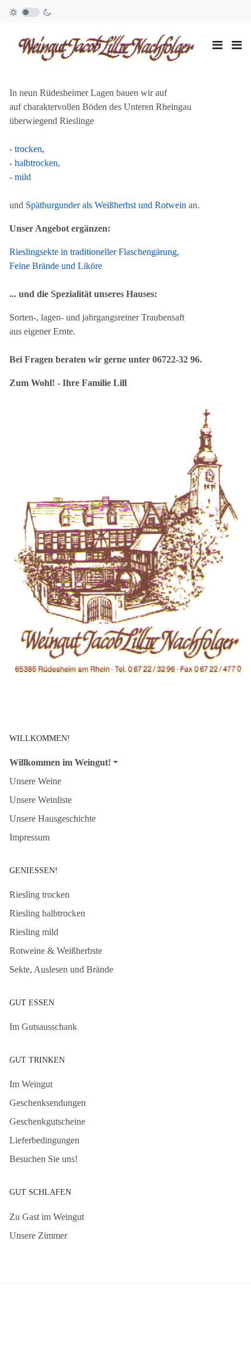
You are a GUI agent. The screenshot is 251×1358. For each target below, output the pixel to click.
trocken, (29, 149)
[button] (237, 45)
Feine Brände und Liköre (55, 266)
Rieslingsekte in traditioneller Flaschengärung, (94, 252)
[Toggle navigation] (217, 45)
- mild (20, 177)
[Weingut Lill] (106, 44)
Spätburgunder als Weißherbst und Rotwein (107, 205)
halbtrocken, (37, 163)
